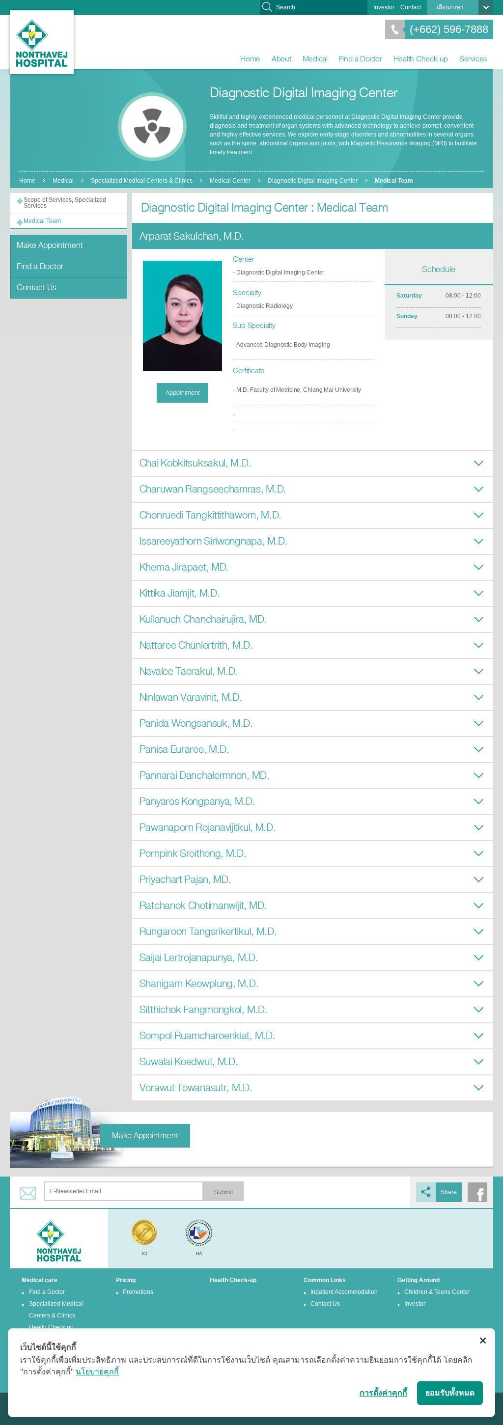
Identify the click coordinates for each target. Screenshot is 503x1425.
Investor (383, 7)
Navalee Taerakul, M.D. (189, 671)
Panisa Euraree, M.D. (184, 749)
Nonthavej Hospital (41, 42)
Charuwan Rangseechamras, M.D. (213, 489)
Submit (223, 1192)
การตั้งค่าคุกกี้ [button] (383, 1393)
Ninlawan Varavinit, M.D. (191, 697)
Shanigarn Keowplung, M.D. (199, 984)
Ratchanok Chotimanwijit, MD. (203, 906)
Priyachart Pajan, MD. (185, 880)
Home (250, 59)
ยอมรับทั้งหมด (450, 1393)
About (281, 59)
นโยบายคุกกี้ (97, 1371)
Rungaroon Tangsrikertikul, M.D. (208, 932)
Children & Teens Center (437, 1291)
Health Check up (420, 59)
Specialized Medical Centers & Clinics (142, 180)
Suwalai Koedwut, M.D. (189, 1062)
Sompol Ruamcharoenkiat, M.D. (208, 1036)
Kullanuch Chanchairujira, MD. (203, 619)
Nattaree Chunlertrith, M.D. (196, 645)
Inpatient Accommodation (344, 1291)
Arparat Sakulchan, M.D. (192, 236)
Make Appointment (50, 245)
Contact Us (36, 287)
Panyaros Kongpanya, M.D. (197, 802)
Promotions (138, 1291)
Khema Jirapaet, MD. (184, 567)
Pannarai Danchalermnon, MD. (205, 775)
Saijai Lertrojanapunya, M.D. (199, 958)
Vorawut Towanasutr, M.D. (196, 1088)
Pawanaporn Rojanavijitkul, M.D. (208, 828)
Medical (315, 59)
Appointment (182, 393)
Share (449, 1192)
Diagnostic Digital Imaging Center (313, 180)
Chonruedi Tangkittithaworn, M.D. (210, 515)
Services (473, 59)
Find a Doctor (360, 59)
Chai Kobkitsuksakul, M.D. (196, 463)
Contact (410, 7)
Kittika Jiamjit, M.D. (180, 593)
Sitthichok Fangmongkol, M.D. (204, 1010)
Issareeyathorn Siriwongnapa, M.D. (214, 541)
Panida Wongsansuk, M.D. (196, 723)
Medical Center (230, 180)
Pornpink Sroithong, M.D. (193, 854)
